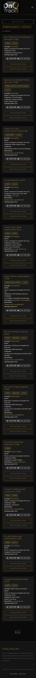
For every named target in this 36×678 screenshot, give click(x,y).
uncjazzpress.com (18, 601)
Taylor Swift (15, 195)
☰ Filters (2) (18, 22)
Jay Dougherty (15, 138)
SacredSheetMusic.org (19, 249)
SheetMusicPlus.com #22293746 (14, 415)
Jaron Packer (14, 46)
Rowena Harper (15, 341)
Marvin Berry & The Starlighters (21, 300)
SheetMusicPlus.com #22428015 (14, 359)
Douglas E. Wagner (16, 451)
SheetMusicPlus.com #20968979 (14, 304)
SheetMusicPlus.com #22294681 (14, 153)
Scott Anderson (15, 236)
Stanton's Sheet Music (19, 462)
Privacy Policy (14, 674)
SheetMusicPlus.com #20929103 (14, 200)
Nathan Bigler (15, 93)
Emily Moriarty (15, 498)
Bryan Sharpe (14, 187)
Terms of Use (22, 674)
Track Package (17, 69)
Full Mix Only (18, 64)
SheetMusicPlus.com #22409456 (14, 509)
